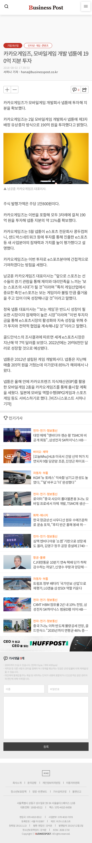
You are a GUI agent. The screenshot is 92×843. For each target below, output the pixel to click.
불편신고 (76, 791)
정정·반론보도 (39, 791)
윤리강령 (31, 782)
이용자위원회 (72, 782)
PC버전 (46, 773)
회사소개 (17, 782)
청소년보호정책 (18, 791)
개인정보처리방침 (51, 782)
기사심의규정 (59, 791)
